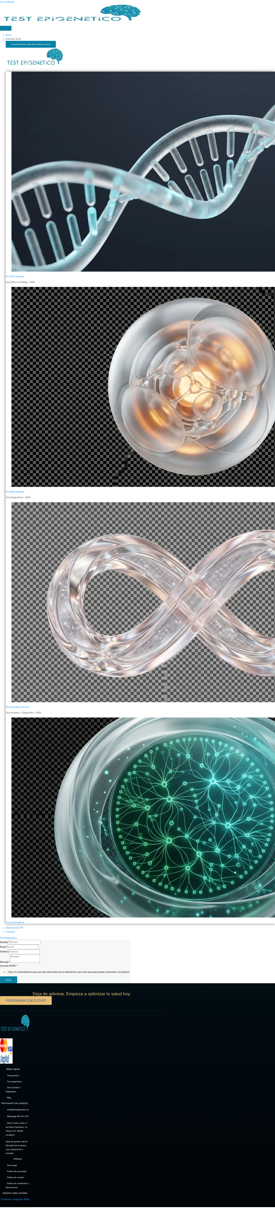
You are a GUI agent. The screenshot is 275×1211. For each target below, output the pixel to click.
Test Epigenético (8, 938)
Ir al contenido (7, 2)
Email (3, 947)
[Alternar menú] (5, 28)
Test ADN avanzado (15, 276)
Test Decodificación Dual (17, 707)
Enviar (8, 980)
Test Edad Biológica (15, 491)
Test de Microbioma (15, 922)
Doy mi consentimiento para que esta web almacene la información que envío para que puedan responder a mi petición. (69, 972)
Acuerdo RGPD (8, 966)
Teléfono (4, 951)
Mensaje (5, 962)
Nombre (5, 942)
